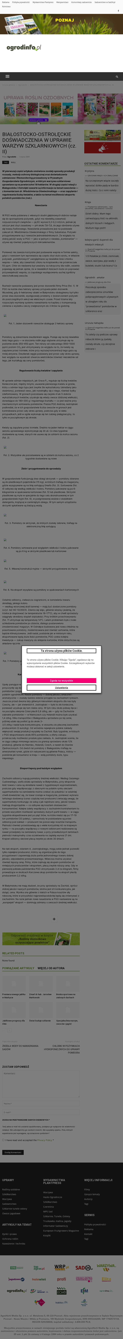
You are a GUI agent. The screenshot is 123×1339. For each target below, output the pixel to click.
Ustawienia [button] (61, 687)
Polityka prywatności (21, 2)
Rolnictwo (6, 6)
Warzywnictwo (62, 2)
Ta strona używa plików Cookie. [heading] (61, 650)
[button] (117, 77)
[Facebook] (118, 11)
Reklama (5, 2)
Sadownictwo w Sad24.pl (105, 2)
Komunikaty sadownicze (81, 2)
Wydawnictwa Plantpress (43, 2)
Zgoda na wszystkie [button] (61, 680)
